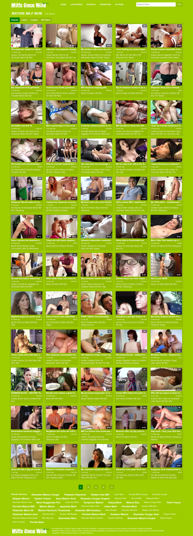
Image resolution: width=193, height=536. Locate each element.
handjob (91, 246)
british (125, 207)
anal (19, 55)
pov (74, 57)
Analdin (40, 167)
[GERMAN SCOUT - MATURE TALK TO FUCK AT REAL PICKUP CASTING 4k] (26, 379)
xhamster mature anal (25, 514)
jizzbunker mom (72, 502)
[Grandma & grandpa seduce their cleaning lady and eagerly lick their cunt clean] (131, 303)
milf (27, 57)
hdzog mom (115, 502)
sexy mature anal (66, 498)
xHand (75, 319)
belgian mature (21, 498)
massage (87, 172)
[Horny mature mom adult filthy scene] (61, 303)
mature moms (47, 506)
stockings (64, 210)
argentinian (85, 475)
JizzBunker (73, 396)
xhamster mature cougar (45, 494)
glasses (90, 322)
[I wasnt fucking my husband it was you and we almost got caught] (166, 150)
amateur (14, 55)
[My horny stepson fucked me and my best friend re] (166, 303)
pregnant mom (170, 514)
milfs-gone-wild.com (29, 531)
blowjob (59, 131)
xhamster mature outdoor (92, 518)
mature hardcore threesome (54, 510)
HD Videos (46, 19)
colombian (167, 360)
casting (14, 398)
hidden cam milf (100, 494)
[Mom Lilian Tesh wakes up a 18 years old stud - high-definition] (166, 226)
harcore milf (136, 498)
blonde (19, 246)
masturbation (85, 57)
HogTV (179, 434)
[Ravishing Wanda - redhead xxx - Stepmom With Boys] (131, 341)
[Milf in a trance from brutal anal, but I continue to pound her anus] (96, 417)
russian (161, 95)
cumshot (56, 360)
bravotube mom (67, 518)
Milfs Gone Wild (29, 5)
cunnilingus (95, 169)
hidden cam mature (150, 510)
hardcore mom (48, 514)
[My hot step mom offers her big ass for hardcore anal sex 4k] (131, 150)
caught (24, 93)
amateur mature (119, 514)
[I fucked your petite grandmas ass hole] (61, 74)
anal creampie (19, 522)
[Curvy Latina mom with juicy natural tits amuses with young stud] (26, 341)
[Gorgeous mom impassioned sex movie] (166, 456)
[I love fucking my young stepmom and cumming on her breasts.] (131, 36)
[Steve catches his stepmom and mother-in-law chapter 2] (26, 226)
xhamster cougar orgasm (95, 498)
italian (162, 284)
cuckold (56, 169)
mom (31, 57)
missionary (120, 57)
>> (112, 487)
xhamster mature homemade (25, 518)
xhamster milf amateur (88, 510)
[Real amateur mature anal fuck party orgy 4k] (96, 265)
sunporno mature (93, 502)
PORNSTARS (105, 4)
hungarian (85, 286)
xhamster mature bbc (90, 506)
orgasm (107, 57)
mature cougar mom (152, 502)
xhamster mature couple (141, 518)
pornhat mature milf (24, 506)
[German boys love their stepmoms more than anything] (131, 265)
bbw (117, 55)
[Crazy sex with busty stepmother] (61, 226)
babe (97, 55)
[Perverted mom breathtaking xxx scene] (26, 150)
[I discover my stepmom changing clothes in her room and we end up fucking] (61, 36)
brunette (30, 169)
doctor (19, 322)
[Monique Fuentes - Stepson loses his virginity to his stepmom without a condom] (166, 341)
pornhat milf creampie (138, 494)
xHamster (39, 52)
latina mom (119, 494)
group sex (97, 284)
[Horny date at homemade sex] (131, 226)
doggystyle (168, 55)
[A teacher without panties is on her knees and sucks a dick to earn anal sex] (96, 112)
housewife (164, 57)
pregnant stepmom (75, 494)
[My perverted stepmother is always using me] (96, 379)
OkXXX (144, 357)
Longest (34, 19)
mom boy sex (48, 518)
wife (178, 134)
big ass (24, 55)
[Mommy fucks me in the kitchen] (96, 188)
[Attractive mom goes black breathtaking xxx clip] (131, 456)
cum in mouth (16, 248)
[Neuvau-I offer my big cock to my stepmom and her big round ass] (131, 417)
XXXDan (109, 319)
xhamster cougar (159, 494)
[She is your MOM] (166, 265)
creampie (164, 93)
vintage (162, 325)
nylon (171, 477)
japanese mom (68, 506)
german (63, 169)
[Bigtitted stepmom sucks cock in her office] (26, 303)
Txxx (180, 357)
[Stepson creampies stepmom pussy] (61, 456)
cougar (124, 93)
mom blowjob (111, 510)
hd (35, 55)
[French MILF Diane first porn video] (131, 379)
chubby (55, 207)
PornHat (179, 205)
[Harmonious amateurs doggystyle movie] (26, 417)
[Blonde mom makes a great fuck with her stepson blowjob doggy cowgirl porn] (61, 379)
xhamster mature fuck (22, 502)
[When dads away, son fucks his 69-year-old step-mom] (61, 265)
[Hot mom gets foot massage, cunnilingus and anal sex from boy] (96, 150)
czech (160, 207)
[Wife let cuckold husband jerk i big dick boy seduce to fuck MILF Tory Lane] (61, 150)
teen (92, 325)
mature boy (132, 502)
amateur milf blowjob (68, 514)
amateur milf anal (115, 518)
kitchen (171, 57)
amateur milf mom (149, 506)
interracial (131, 475)
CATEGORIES (76, 4)
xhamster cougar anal (146, 514)
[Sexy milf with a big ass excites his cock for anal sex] (26, 456)
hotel (130, 55)
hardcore (71, 93)
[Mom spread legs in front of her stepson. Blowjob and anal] (61, 112)
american (91, 55)
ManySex (109, 90)
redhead (56, 210)
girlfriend (166, 207)
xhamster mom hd (23, 510)
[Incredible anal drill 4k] (26, 112)
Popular (14, 19)
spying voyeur (166, 518)
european (172, 475)
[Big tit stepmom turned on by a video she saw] (131, 74)
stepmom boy (120, 498)
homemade (15, 57)
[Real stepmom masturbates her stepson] (61, 341)
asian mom (110, 506)
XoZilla (75, 243)
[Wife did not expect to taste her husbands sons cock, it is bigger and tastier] (166, 379)
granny (65, 93)
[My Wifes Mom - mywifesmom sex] (166, 188)
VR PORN (119, 4)
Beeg (180, 90)
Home (63, 4)
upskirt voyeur (42, 498)
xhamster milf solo (129, 510)
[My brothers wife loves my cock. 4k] (96, 36)
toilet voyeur (173, 502)
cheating (31, 93)
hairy (137, 207)
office (13, 325)
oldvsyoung (19, 210)
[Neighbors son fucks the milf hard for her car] (61, 417)
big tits (30, 55)
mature (22, 57)
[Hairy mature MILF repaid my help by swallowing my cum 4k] (131, 188)
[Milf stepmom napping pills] (96, 74)
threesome (57, 172)
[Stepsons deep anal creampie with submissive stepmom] (166, 74)
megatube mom (152, 498)
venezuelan (171, 134)
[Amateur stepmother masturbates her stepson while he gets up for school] (96, 226)
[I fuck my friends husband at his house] (166, 112)
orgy (104, 286)
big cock (18, 93)
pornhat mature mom (94, 514)
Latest (24, 19)
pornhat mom (129, 506)
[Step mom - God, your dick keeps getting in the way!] (166, 417)
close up (62, 55)
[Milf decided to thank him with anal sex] (131, 112)
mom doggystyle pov (48, 502)
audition (53, 93)
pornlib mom (37, 522)
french (174, 55)
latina (57, 57)
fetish (102, 169)
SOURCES (91, 4)
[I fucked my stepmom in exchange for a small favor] (61, 188)
